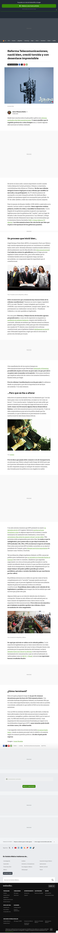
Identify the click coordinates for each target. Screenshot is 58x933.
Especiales (6, 864)
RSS (24, 847)
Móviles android (44, 866)
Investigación (6, 861)
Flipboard (24, 64)
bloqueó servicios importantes (37, 548)
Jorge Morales (18, 741)
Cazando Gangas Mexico (46, 861)
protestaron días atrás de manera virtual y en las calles (25, 537)
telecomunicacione (42, 250)
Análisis (21, 745)
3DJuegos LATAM (18, 921)
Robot (49, 40)
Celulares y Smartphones (28, 864)
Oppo (32, 40)
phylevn (12, 454)
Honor (37, 40)
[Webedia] (7, 886)
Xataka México (6, 921)
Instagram (18, 847)
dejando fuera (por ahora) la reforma (19, 651)
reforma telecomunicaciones (33, 745)
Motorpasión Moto (49, 895)
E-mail (27, 64)
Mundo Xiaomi (6, 901)
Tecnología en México (27, 866)
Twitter (22, 64)
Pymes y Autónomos (16, 910)
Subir (50, 886)
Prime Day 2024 (7, 866)
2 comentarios (13, 64)
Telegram (21, 847)
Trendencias (6, 907)
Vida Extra (16, 895)
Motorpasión (48, 893)
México (5, 869)
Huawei (13, 40)
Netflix (54, 40)
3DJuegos (16, 893)
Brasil (30, 656)
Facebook (43, 40)
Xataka (5, 893)
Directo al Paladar (39, 893)
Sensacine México (28, 921)
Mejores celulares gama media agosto (23, 841)
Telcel (41, 869)
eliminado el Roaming (41, 368)
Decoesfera (6, 909)
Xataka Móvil (6, 895)
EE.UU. (24, 656)
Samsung (26, 40)
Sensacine (26, 893)
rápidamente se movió (41, 329)
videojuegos (25, 869)
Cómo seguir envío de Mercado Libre (43, 841)
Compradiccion (7, 911)
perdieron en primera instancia (17, 320)
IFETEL (44, 745)
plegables (20, 40)
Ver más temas (8, 873)
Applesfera (5, 897)
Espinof (26, 895)
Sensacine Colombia (26, 923)
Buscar (52, 880)
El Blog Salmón (17, 907)
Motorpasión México (48, 921)
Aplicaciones (43, 864)
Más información (9, 931)
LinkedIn (30, 847)
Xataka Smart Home (8, 899)
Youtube (15, 847)
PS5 (9, 40)
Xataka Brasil (6, 923)
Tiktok (33, 847)
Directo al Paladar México (39, 921)
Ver (30, 786)
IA (5, 40)
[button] (20, 112)
